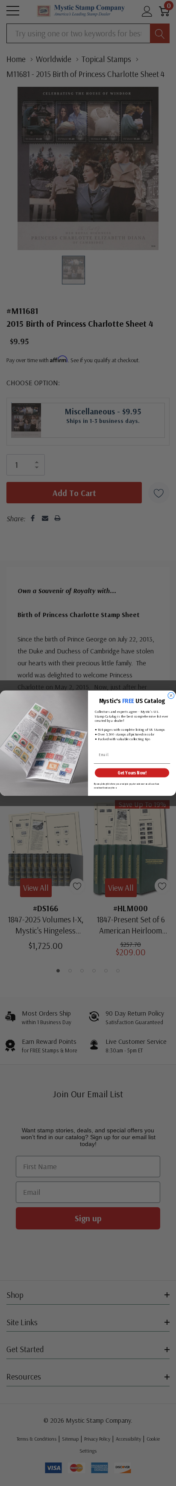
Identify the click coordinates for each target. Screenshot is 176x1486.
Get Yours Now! (131, 772)
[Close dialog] (171, 695)
